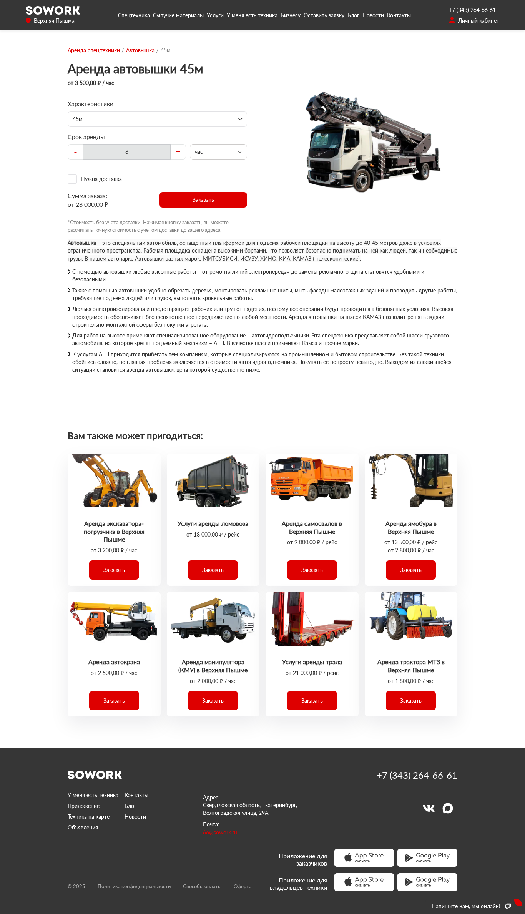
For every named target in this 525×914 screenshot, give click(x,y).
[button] (203, 200)
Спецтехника (134, 15)
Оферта (242, 886)
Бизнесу (291, 15)
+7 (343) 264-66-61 (472, 10)
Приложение (84, 806)
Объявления (83, 827)
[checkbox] (157, 179)
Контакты (399, 15)
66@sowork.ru (220, 832)
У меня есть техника (252, 15)
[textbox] (126, 152)
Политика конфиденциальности (134, 886)
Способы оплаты (202, 886)
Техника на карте (89, 816)
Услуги (215, 15)
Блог (353, 15)
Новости (373, 15)
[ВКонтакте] (428, 808)
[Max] (447, 808)
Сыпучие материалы (178, 15)
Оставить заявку (324, 15)
